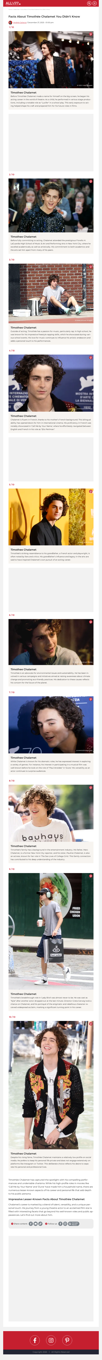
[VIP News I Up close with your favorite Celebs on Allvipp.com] (46, 3)
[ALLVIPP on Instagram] (51, 1340)
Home (10, 9)
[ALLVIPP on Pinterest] (67, 1340)
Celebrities (16, 9)
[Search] (89, 3)
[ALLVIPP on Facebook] (35, 1340)
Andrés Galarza (19, 23)
